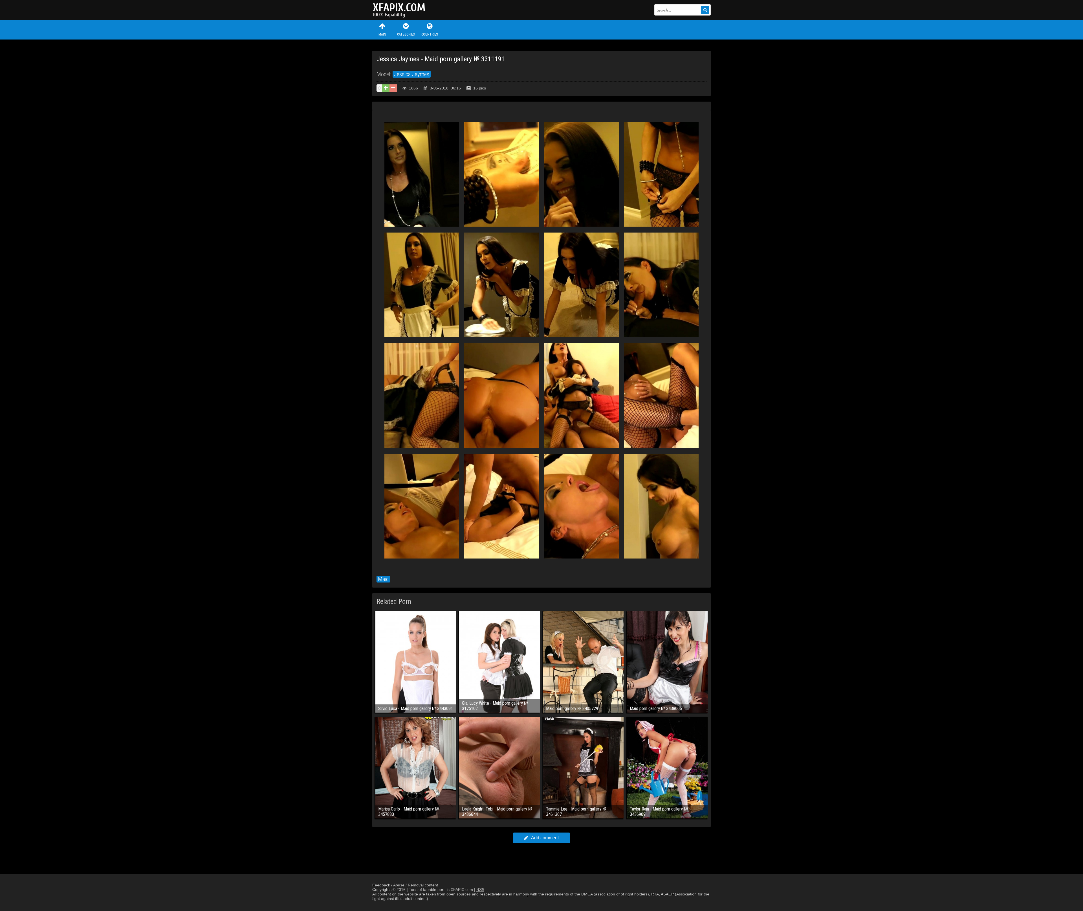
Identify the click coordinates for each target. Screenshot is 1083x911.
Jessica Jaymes (411, 74)
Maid (383, 579)
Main (382, 34)
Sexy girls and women (400, 10)
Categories (406, 34)
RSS (480, 889)
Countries (429, 34)
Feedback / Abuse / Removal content (405, 885)
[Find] (705, 10)
